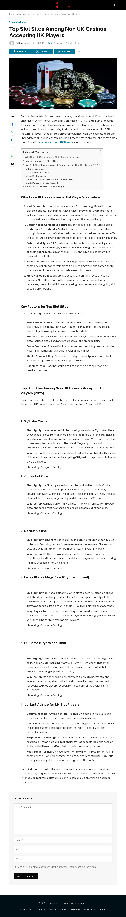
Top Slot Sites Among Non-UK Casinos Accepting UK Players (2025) (62, 165)
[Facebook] (12, 124)
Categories (21, 14)
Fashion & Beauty (57, 909)
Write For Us (89, 909)
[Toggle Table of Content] (96, 152)
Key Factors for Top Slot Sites (41, 161)
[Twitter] (12, 132)
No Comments (57, 43)
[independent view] (63, 5)
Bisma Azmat (24, 43)
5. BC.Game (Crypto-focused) (44, 183)
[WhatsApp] (12, 156)
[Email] (12, 163)
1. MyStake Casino (38, 169)
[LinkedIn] (12, 140)
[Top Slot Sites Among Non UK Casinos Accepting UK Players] (63, 83)
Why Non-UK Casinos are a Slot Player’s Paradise (52, 157)
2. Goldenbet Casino (39, 172)
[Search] (113, 5)
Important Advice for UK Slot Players (45, 186)
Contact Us (104, 909)
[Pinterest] (12, 148)
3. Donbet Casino (38, 176)
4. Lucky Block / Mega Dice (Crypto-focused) (51, 179)
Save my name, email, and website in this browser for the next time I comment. (57, 867)
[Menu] (13, 5)
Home (11, 14)
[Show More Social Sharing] (79, 51)
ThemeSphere (80, 903)
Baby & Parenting (37, 909)
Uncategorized (17, 22)
